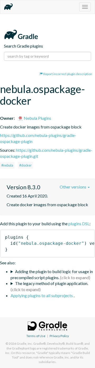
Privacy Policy (59, 336)
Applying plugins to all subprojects (42, 295)
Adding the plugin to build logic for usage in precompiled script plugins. (52, 274)
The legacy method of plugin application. (51, 283)
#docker (25, 165)
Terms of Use (35, 336)
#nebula (7, 165)
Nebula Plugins (37, 118)
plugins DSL (78, 223)
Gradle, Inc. (25, 344)
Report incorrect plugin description (67, 74)
